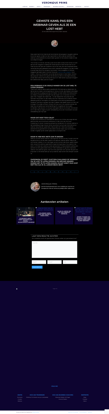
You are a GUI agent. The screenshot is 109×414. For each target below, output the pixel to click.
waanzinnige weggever (65, 72)
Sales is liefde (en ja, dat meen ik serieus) (64, 213)
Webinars (20, 401)
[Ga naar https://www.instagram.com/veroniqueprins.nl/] (48, 389)
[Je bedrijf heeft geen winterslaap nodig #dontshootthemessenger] (25, 211)
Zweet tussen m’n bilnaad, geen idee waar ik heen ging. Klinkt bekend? (84, 218)
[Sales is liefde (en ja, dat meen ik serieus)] (64, 208)
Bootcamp (19, 397)
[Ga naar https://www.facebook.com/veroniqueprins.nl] (60, 389)
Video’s (85, 401)
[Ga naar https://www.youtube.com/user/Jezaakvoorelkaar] (51, 389)
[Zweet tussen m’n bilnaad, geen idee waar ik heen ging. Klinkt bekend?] (83, 211)
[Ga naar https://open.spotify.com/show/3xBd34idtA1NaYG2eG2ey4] (57, 389)
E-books (20, 399)
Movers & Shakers (63, 399)
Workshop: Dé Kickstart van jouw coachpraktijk (37, 397)
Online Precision (35, 412)
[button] (34, 6)
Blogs (85, 397)
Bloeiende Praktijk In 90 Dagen (62, 397)
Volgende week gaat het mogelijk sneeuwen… (45, 214)
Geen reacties (63, 31)
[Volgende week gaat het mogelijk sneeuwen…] (45, 209)
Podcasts (85, 399)
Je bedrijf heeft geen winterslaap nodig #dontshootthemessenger (28, 220)
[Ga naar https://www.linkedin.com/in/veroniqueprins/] (54, 389)
